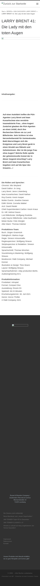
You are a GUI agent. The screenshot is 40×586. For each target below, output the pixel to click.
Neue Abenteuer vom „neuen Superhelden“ (18, 516)
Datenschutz (7, 541)
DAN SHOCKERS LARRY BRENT (25, 11)
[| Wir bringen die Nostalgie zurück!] (14, 3)
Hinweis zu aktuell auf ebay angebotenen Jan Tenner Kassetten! (18, 527)
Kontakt (6, 543)
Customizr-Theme (32, 576)
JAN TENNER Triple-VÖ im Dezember (16, 519)
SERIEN (9, 11)
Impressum (7, 539)
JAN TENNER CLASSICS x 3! (13, 522)
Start (3, 11)
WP (13, 576)
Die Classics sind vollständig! (13, 513)
